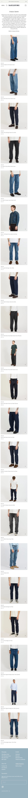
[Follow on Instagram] (3, 787)
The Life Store (5, 757)
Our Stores (4, 767)
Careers (3, 769)
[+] (25, 59)
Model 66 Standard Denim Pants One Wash (9, 471)
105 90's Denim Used (5, 573)
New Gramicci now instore (14, 1)
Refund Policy (19, 757)
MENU (3, 5)
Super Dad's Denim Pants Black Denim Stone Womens (11, 335)
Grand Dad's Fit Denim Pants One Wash (8, 301)
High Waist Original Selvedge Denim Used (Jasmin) (10, 674)
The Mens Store (5, 754)
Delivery (18, 754)
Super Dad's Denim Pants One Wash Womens (9, 403)
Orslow (2, 63)
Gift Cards (4, 759)
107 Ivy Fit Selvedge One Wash (6, 640)
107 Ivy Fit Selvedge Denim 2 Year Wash (8, 742)
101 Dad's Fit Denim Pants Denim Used (8, 200)
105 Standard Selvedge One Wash (7, 606)
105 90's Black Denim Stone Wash (7, 539)
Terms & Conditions (20, 759)
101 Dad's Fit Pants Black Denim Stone (8, 166)
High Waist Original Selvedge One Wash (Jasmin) (10, 708)
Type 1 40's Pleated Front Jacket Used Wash (9, 234)
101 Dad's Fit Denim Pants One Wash (8, 505)
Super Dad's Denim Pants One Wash (7, 437)
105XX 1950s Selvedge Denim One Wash (8, 132)
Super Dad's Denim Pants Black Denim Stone (9, 369)
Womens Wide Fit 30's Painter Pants (8, 64)
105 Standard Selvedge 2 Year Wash (7, 268)
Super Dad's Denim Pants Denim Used (8, 98)
